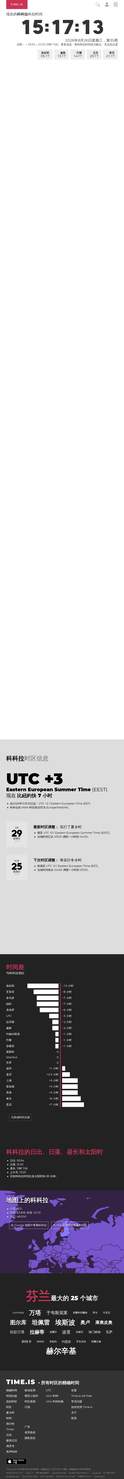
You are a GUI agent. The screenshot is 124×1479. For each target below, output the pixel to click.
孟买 (9, 1074)
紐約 (9, 1004)
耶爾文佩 (96, 1341)
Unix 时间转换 (55, 1401)
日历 (9, 1435)
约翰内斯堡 (13, 1034)
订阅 (27, 1407)
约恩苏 (66, 1341)
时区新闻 (30, 1401)
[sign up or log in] (107, 5)
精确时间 (11, 1390)
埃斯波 (65, 1322)
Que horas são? (30, 1476)
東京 (110, 54)
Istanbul (11, 1057)
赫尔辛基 (61, 1351)
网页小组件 (31, 1396)
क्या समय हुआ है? (42, 1472)
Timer (10, 1429)
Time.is (17, 4)
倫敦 (62, 54)
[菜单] (116, 5)
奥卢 (85, 1322)
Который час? (13, 1476)
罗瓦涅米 (81, 1341)
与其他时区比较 (20, 1117)
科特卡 (27, 1342)
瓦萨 (109, 1332)
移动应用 (30, 1390)
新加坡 (10, 1086)
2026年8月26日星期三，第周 (91, 40)
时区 (9, 1407)
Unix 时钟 (52, 1396)
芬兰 (38, 1295)
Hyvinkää (18, 1312)
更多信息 (66, 44)
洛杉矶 (45, 54)
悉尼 (9, 1104)
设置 (74, 1390)
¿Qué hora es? (59, 1472)
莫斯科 (10, 1052)
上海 (9, 1080)
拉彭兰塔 (17, 1332)
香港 (9, 1092)
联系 (74, 1418)
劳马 (95, 1312)
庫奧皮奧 (103, 1322)
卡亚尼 (106, 1312)
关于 (74, 1412)
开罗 (9, 1062)
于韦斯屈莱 (57, 1312)
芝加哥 (10, 992)
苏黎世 (10, 1046)
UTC (9, 1016)
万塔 (35, 1312)
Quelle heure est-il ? (79, 1472)
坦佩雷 (41, 1322)
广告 (27, 1426)
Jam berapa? (47, 1476)
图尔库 (18, 1322)
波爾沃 (53, 1331)
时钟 (9, 1418)
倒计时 (10, 1423)
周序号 (10, 1446)
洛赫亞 (79, 1331)
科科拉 (40, 1341)
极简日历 (11, 1440)
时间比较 (11, 1396)
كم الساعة (96, 1472)
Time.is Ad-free (81, 1396)
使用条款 (30, 1432)
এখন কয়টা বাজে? (109, 1472)
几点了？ (29, 1472)
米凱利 (53, 1341)
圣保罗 (10, 1010)
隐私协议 (30, 1438)
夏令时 (10, 1412)
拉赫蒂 (37, 1332)
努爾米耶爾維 (80, 1312)
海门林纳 (94, 1332)
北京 (94, 54)
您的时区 (11, 1401)
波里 (66, 1332)
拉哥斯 (10, 1022)
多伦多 (10, 998)
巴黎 (78, 54)
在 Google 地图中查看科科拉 (29, 1225)
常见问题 (76, 1401)
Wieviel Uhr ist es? (65, 1476)
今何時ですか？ (85, 1476)
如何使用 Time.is (81, 1407)
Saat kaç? (100, 1476)
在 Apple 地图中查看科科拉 (70, 1225)
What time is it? (14, 1472)
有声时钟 (11, 1451)
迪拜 (9, 1068)
